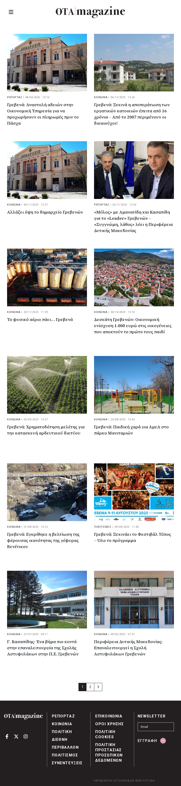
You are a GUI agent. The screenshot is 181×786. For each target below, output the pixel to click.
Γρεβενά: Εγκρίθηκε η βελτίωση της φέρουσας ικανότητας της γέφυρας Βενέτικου (43, 540)
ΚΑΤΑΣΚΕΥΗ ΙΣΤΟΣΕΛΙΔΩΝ (114, 780)
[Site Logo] (90, 12)
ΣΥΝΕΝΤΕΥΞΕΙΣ (67, 763)
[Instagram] (25, 736)
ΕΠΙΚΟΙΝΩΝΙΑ (109, 716)
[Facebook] (7, 736)
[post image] (47, 63)
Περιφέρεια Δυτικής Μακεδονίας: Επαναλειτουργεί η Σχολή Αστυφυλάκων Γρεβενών (128, 648)
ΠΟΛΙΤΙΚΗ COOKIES (105, 734)
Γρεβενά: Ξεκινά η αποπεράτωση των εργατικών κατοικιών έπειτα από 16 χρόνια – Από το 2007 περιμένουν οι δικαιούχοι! (132, 114)
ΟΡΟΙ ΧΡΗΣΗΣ (109, 724)
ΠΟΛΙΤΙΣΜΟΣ (102, 526)
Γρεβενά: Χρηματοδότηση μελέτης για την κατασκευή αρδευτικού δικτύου (46, 430)
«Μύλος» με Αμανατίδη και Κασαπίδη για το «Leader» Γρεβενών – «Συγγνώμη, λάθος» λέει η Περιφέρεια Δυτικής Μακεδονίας (133, 221)
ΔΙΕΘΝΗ (60, 739)
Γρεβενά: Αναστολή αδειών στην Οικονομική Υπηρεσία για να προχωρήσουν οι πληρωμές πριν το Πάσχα (43, 114)
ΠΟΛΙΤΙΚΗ (62, 731)
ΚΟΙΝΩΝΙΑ (100, 97)
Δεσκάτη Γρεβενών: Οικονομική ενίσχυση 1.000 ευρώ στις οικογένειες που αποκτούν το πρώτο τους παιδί (133, 326)
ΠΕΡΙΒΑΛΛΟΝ (65, 747)
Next (98, 687)
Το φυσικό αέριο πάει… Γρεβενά (40, 319)
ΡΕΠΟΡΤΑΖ (14, 97)
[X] (16, 736)
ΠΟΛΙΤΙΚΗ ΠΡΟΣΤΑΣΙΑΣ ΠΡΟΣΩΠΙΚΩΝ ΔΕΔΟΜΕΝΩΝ (109, 752)
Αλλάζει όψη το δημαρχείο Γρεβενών (45, 212)
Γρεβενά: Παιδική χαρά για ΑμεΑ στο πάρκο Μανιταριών (131, 430)
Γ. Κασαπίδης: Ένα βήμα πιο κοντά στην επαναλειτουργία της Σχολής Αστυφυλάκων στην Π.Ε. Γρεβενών (42, 648)
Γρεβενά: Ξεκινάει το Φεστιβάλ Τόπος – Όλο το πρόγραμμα (132, 537)
